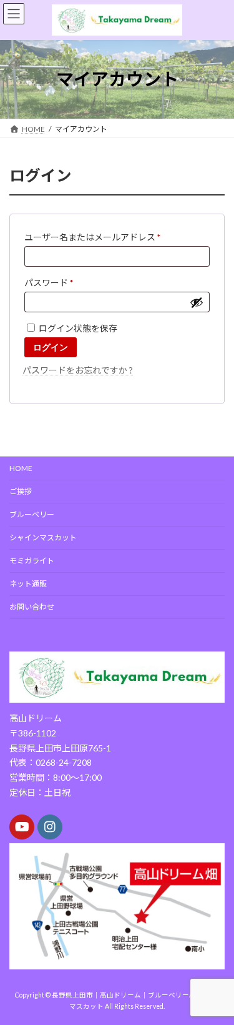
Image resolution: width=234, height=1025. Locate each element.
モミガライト (31, 560)
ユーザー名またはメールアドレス (96, 238)
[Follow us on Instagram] (49, 827)
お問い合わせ (31, 607)
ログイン (50, 347)
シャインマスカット (43, 537)
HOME (20, 468)
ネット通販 (28, 583)
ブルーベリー (31, 514)
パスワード (52, 284)
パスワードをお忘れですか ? (77, 370)
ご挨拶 (20, 491)
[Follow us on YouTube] (21, 827)
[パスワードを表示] (196, 302)
